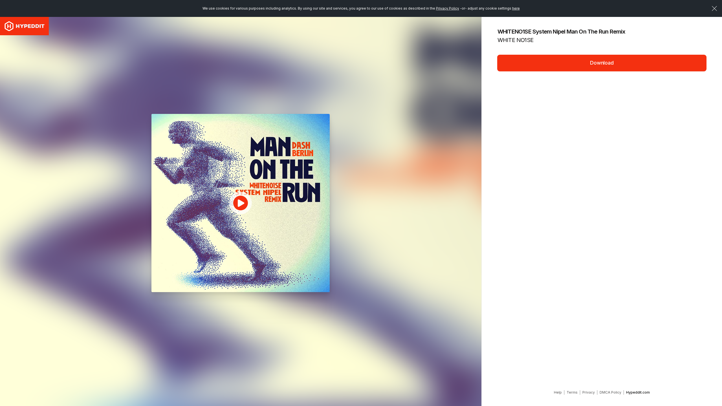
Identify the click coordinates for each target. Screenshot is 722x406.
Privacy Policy (447, 8)
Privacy (588, 392)
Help (558, 392)
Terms (572, 392)
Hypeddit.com (638, 392)
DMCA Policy (610, 392)
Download (602, 63)
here (516, 8)
